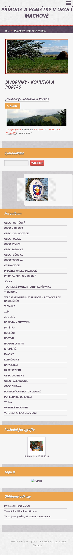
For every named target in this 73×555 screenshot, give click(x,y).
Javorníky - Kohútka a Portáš (27, 99)
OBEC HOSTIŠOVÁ (14, 223)
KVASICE (9, 354)
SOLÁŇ (8, 281)
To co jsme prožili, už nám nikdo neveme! (27, 516)
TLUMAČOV (10, 292)
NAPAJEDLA (11, 365)
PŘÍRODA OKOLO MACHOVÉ (20, 276)
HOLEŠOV (10, 333)
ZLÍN (6, 311)
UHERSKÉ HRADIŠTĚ (16, 407)
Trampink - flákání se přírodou (20, 511)
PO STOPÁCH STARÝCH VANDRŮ (22, 391)
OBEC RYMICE (12, 244)
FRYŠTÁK (9, 327)
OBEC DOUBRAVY (14, 375)
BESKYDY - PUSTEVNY (17, 322)
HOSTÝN (9, 338)
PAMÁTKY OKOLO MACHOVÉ (20, 271)
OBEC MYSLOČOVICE (16, 233)
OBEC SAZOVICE (13, 249)
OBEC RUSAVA (12, 239)
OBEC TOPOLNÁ (13, 260)
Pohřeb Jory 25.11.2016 (36, 456)
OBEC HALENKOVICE (16, 381)
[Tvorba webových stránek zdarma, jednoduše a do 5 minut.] (30, 542)
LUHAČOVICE (11, 359)
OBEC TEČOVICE (13, 255)
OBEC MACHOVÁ (13, 228)
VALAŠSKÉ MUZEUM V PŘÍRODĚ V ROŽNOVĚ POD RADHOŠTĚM (32, 299)
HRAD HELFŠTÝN (14, 343)
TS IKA (8, 402)
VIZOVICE (9, 306)
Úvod (7, 31)
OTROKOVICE (12, 265)
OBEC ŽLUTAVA (13, 386)
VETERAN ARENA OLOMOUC (20, 413)
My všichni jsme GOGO (17, 506)
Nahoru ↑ (37, 545)
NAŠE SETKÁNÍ (12, 370)
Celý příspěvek (13, 129)
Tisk (34, 541)
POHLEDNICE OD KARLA (18, 397)
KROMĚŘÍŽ (10, 349)
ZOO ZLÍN (9, 317)
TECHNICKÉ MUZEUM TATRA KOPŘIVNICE (27, 286)
